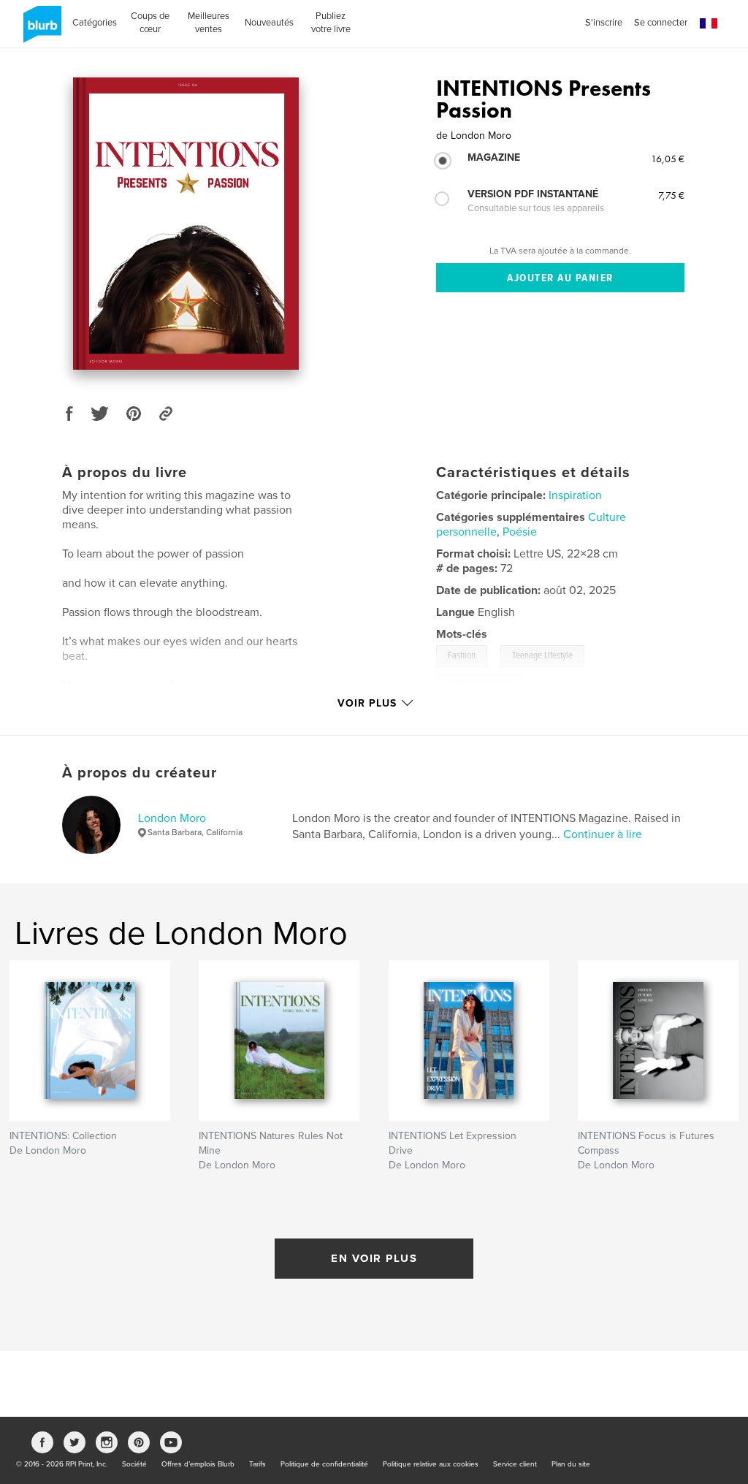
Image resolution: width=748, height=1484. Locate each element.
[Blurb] (40, 30)
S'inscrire (603, 22)
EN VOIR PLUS (374, 1258)
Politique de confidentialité (324, 1464)
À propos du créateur (139, 773)
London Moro (172, 818)
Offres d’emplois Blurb (197, 1464)
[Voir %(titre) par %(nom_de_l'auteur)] (186, 223)
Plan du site (571, 1464)
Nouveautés (269, 22)
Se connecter (660, 22)
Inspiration (575, 495)
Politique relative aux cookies (430, 1464)
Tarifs (257, 1464)
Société (134, 1464)
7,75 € (671, 195)
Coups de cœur (150, 22)
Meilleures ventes (208, 22)
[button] (708, 24)
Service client (515, 1464)
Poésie (520, 532)
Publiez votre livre (331, 22)
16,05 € (667, 158)
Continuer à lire (602, 834)
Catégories (94, 22)
